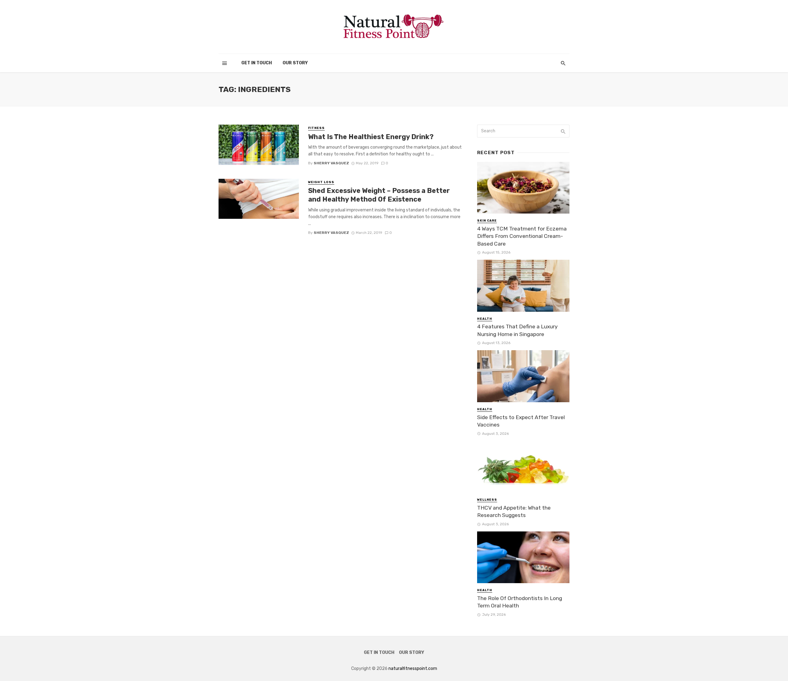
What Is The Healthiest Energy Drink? (371, 137)
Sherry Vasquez (331, 163)
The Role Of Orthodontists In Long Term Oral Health (519, 602)
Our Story (295, 63)
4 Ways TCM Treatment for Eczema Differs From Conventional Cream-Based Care (522, 236)
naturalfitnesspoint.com (412, 668)
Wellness (487, 500)
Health (484, 319)
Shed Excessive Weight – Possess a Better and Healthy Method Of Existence (379, 195)
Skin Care (487, 220)
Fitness (316, 128)
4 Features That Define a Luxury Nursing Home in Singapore (517, 330)
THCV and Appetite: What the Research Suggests (514, 512)
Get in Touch (256, 63)
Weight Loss (321, 182)
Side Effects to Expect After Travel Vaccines (521, 421)
